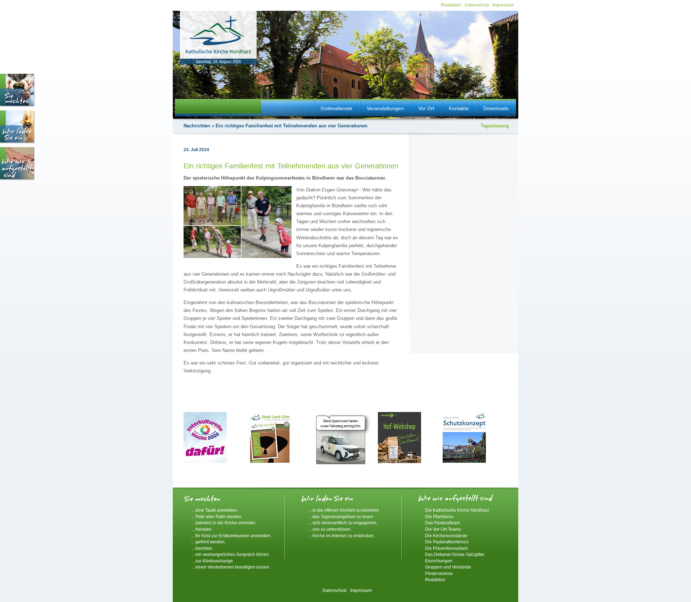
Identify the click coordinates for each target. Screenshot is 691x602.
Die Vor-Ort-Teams (443, 529)
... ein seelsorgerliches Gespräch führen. (230, 554)
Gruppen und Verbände (448, 567)
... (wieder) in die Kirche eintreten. (224, 522)
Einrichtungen (438, 560)
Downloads (496, 108)
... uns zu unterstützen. (330, 529)
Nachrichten (197, 125)
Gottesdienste (336, 108)
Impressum (503, 5)
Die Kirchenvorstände (446, 535)
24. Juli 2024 (196, 149)
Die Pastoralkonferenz (447, 541)
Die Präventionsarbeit (446, 548)
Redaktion (451, 5)
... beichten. (202, 548)
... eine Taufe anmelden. (214, 510)
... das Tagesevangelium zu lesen (340, 516)
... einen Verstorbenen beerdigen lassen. (230, 567)
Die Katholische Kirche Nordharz (457, 510)
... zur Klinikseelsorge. (212, 560)
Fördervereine (439, 573)
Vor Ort (426, 108)
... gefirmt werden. (208, 541)
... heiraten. (202, 529)
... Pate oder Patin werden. (217, 516)
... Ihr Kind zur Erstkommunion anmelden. (231, 535)
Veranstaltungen (385, 108)
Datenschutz (477, 5)
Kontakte (459, 108)
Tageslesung (495, 125)
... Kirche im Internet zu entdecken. (341, 535)
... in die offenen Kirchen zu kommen (343, 510)
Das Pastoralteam (442, 522)
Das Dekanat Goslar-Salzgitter (454, 554)
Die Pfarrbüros (439, 516)
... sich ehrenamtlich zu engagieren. (343, 522)
